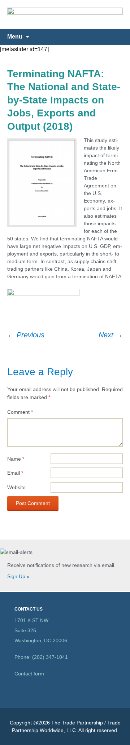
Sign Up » (18, 576)
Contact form (29, 674)
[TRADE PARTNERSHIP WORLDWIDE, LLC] (65, 14)
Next (111, 335)
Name (15, 459)
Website (16, 487)
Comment (20, 412)
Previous (25, 335)
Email (15, 473)
